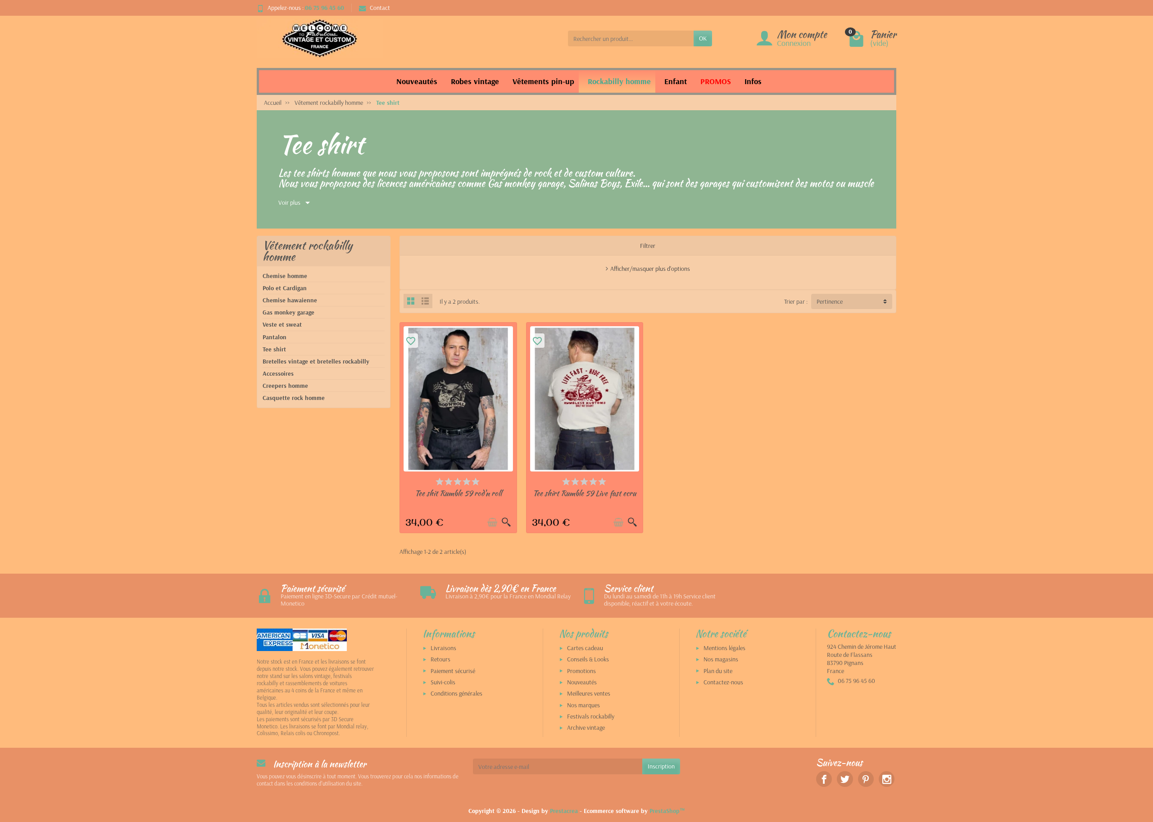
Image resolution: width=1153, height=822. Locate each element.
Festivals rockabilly (590, 716)
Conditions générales (456, 693)
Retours (440, 659)
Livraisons (443, 648)
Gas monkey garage (288, 312)
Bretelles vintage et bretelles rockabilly (316, 361)
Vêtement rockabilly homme (307, 251)
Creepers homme (285, 386)
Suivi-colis (443, 682)
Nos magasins (721, 659)
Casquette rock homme (294, 398)
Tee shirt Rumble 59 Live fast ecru (584, 493)
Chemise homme (285, 276)
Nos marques (583, 705)
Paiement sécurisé (453, 671)
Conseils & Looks (588, 659)
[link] (824, 779)
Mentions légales (724, 648)
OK (703, 38)
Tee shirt (274, 349)
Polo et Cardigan (285, 288)
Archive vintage (586, 727)
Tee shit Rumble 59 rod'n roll (458, 493)
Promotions (581, 671)
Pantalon (274, 337)
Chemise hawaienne (290, 300)
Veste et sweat (282, 324)
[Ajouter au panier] (492, 522)
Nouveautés (582, 682)
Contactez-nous (723, 682)
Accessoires (278, 373)
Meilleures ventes (588, 693)
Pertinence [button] (830, 301)
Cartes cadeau (585, 648)
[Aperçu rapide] (506, 522)
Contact (380, 8)
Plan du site (718, 671)
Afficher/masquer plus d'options (650, 269)
